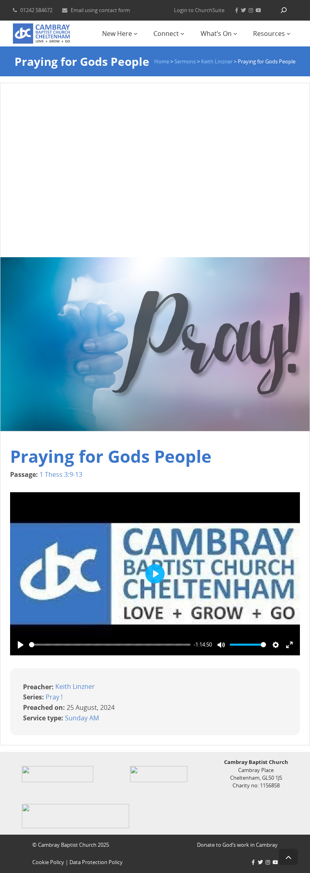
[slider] (110, 644)
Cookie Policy (48, 862)
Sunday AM (82, 717)
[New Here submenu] (136, 33)
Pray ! (54, 697)
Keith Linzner (75, 686)
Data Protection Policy (96, 862)
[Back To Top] (288, 857)
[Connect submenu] (182, 33)
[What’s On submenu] (235, 33)
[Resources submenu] (289, 33)
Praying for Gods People (111, 456)
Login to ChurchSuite (199, 10)
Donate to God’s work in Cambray (237, 844)
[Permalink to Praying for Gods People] (155, 428)
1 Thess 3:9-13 (61, 474)
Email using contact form (100, 10)
